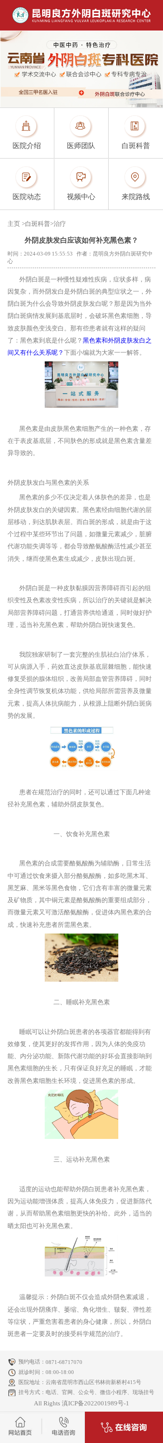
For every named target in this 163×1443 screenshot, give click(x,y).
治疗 (59, 223)
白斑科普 (37, 223)
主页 (14, 223)
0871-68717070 (64, 1362)
